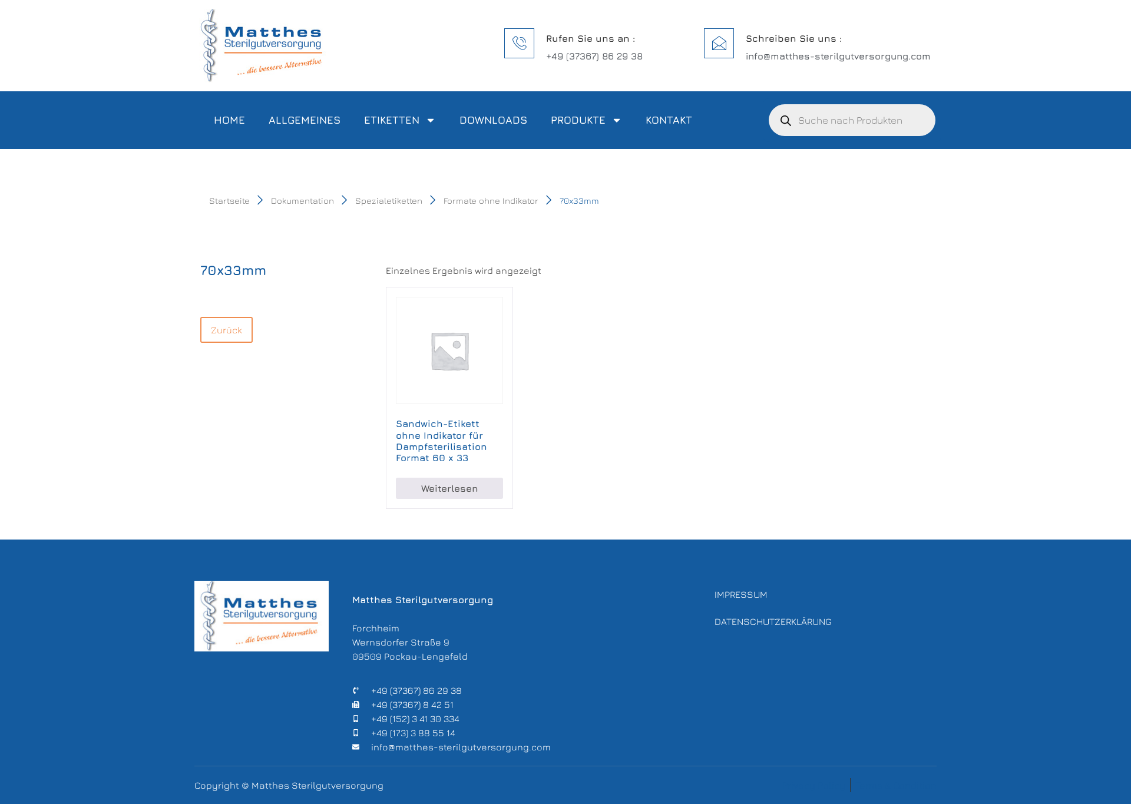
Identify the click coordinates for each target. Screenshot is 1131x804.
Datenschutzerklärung (773, 621)
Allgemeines (304, 120)
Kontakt (669, 120)
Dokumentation (302, 201)
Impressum (741, 594)
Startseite (229, 201)
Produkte (578, 120)
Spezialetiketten (388, 201)
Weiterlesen (449, 488)
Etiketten (391, 120)
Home (229, 120)
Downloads (493, 120)
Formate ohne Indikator (491, 201)
